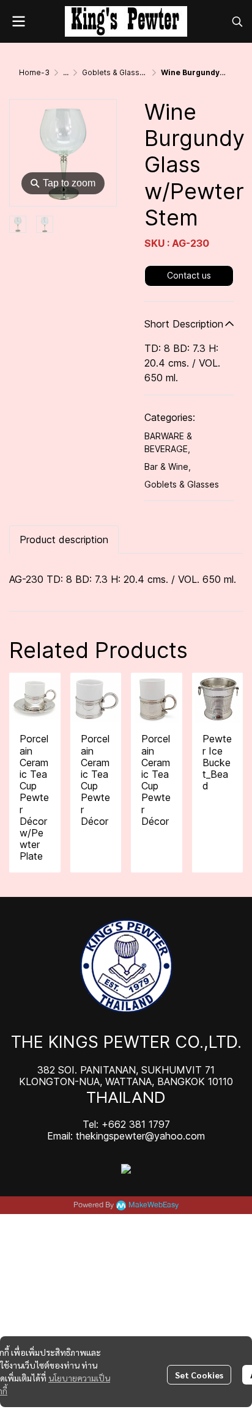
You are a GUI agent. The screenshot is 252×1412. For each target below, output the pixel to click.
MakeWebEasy (153, 1205)
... (66, 72)
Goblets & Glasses (115, 72)
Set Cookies (199, 1374)
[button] (237, 21)
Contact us (189, 275)
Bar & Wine (167, 466)
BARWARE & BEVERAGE (168, 442)
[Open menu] (18, 21)
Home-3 (34, 72)
